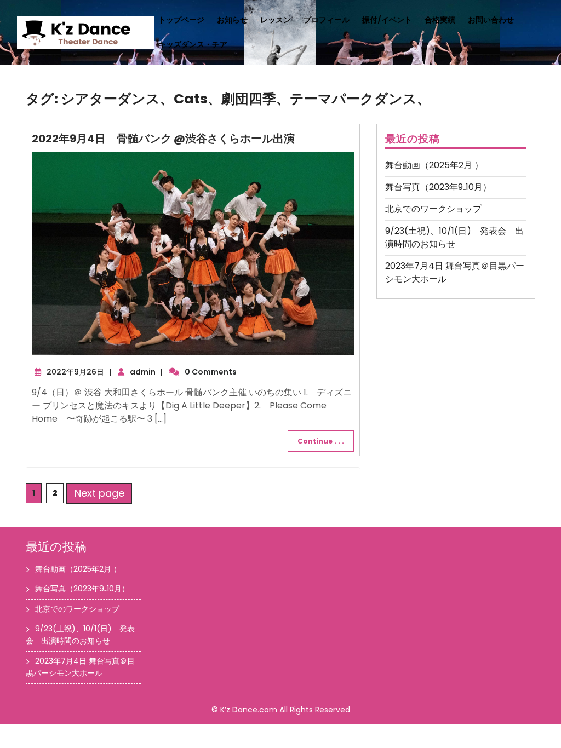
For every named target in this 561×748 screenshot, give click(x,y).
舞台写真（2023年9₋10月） (438, 187)
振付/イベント (387, 19)
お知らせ (232, 19)
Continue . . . (320, 441)
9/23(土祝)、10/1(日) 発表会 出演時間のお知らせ (454, 237)
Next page (99, 493)
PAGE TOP (539, 715)
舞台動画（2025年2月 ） (434, 165)
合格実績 (440, 19)
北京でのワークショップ (433, 209)
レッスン (275, 19)
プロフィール (327, 19)
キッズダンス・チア (192, 44)
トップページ (181, 19)
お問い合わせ (491, 19)
